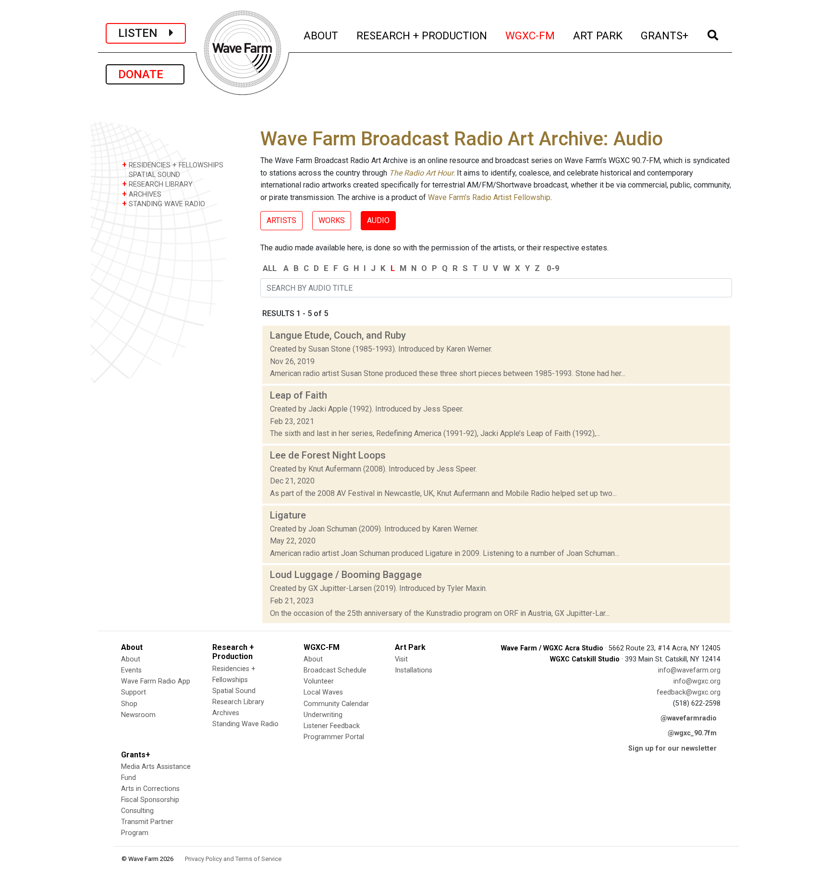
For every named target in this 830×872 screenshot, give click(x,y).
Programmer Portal (334, 737)
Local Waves (323, 692)
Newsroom (138, 715)
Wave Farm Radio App (155, 681)
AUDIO (378, 220)
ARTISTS (281, 220)
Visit (401, 659)
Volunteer (319, 681)
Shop (129, 704)
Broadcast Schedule (335, 670)
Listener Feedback (332, 726)
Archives (225, 713)
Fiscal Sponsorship (150, 800)
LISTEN (143, 33)
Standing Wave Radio (245, 724)
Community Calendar (336, 704)
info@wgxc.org (696, 681)
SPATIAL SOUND (153, 175)
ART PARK (598, 35)
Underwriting (323, 715)
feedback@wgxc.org (688, 692)
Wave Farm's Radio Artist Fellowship (489, 197)
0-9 (553, 268)
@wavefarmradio (688, 718)
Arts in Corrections (150, 789)
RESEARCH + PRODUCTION (422, 35)
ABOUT (321, 35)
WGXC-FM (530, 35)
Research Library (238, 702)
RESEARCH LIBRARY (157, 184)
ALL (270, 268)
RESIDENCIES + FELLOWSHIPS (172, 164)
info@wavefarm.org (689, 670)
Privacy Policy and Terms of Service (233, 858)
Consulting (137, 811)
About (130, 659)
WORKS (331, 220)
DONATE (145, 74)
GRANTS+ (665, 35)
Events (131, 670)
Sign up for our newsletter (672, 748)
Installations (413, 670)
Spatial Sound (234, 691)
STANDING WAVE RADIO (163, 203)
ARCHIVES (141, 194)
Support (133, 692)
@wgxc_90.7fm (692, 733)
